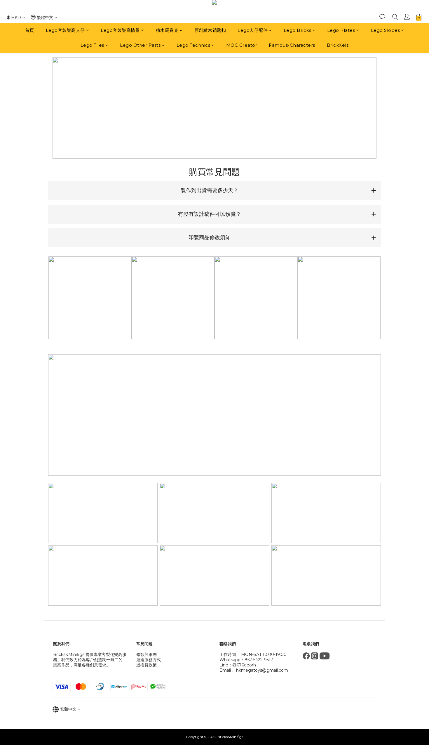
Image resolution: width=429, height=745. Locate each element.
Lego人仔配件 (253, 30)
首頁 (29, 30)
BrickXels (338, 45)
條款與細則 (146, 654)
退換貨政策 (146, 665)
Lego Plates (341, 30)
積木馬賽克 (167, 30)
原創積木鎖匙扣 (210, 30)
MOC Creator (241, 45)
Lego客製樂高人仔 (65, 30)
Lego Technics (193, 45)
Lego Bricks (297, 30)
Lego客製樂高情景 (120, 30)
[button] (214, 190)
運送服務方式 (148, 659)
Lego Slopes (385, 30)
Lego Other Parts (140, 45)
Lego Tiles (92, 45)
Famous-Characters (292, 45)
